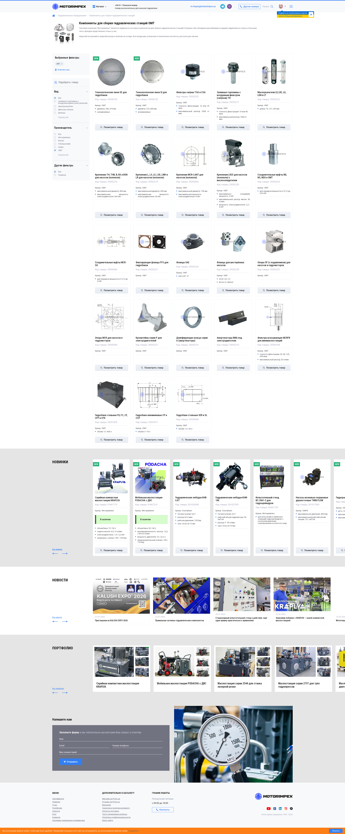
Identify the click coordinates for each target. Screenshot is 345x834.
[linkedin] (280, 808)
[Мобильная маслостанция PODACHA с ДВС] (151, 477)
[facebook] (274, 808)
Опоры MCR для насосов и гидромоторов (109, 339)
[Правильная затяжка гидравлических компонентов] (181, 600)
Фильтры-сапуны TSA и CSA (191, 92)
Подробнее (133, 831)
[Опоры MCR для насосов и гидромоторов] (111, 317)
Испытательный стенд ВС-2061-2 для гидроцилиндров (267, 500)
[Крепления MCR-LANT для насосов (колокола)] (192, 154)
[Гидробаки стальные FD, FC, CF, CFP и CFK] (111, 394)
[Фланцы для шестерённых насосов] (233, 241)
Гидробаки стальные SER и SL (191, 415)
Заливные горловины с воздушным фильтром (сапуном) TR (229, 95)
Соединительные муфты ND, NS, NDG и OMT (272, 176)
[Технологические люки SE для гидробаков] (111, 71)
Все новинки (57, 549)
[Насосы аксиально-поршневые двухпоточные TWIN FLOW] (312, 477)
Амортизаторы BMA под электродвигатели (229, 339)
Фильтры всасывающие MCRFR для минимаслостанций (274, 339)
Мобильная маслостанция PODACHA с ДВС (148, 499)
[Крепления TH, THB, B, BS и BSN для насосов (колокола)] (111, 154)
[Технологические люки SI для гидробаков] (152, 71)
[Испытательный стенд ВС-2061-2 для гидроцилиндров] (272, 477)
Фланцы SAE (182, 262)
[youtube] (269, 808)
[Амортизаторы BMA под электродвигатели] (233, 317)
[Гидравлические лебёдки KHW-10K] (231, 477)
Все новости (57, 617)
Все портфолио (58, 688)
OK (311, 14)
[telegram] (222, 6)
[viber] (229, 6)
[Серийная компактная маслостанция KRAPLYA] (111, 477)
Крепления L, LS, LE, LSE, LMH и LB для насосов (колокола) (152, 176)
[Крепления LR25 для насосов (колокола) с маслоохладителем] (233, 154)
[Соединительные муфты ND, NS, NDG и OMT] (274, 154)
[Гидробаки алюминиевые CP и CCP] (152, 394)
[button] (55, 553)
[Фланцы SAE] (192, 241)
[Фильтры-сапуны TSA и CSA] (192, 71)
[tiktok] (291, 808)
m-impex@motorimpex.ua (203, 6)
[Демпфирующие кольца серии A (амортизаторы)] (192, 317)
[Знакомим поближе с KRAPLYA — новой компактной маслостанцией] (302, 600)
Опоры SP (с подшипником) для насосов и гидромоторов (274, 264)
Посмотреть (113, 127)
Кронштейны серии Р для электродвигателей (149, 339)
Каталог (100, 6)
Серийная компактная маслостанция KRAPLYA (107, 499)
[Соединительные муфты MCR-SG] (111, 241)
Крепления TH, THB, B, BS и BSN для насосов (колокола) (111, 176)
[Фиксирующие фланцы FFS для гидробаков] (152, 241)
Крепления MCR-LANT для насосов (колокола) (189, 176)
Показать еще (63, 117)
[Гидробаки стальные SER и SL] (192, 394)
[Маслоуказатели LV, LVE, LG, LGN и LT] (274, 71)
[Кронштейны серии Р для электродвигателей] (152, 317)
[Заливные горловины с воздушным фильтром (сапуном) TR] (233, 71)
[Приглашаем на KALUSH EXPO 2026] (121, 600)
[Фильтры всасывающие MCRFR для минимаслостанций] (274, 317)
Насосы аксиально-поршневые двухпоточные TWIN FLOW (312, 499)
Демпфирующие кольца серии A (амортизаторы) (192, 339)
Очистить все (64, 70)
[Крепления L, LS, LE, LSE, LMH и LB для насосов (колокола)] (152, 154)
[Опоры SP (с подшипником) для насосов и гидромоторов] (274, 241)
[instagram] (285, 808)
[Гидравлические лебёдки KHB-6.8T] (191, 477)
